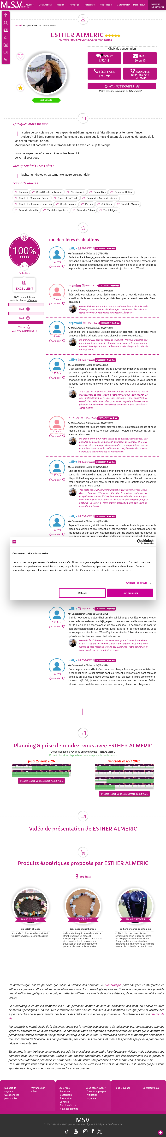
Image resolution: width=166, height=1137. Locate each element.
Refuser (82, 593)
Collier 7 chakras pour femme (135, 929)
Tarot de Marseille (29, 210)
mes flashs (63, 136)
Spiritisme (107, 204)
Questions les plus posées (11, 1096)
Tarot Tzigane (110, 210)
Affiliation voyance (92, 1096)
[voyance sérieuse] (83, 1119)
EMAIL (141, 58)
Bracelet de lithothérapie (83, 929)
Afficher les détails (136, 582)
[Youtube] (76, 1131)
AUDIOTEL (140, 74)
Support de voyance (10, 1089)
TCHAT (106, 58)
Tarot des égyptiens (57, 210)
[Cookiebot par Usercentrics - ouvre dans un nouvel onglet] (139, 541)
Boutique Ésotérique (66, 1093)
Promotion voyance (65, 1100)
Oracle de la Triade (68, 198)
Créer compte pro (96, 1091)
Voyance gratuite (69, 1108)
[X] (99, 1132)
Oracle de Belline (123, 192)
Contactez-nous (151, 1087)
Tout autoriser (130, 593)
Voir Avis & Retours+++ (24, 330)
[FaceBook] (93, 1131)
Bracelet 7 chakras (30, 929)
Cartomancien (123, 5)
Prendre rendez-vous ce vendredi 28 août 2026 (124, 794)
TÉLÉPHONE (106, 74)
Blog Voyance (122, 1087)
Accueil (18, 25)
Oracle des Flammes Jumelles (35, 204)
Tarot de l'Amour (130, 204)
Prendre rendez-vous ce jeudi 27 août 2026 (41, 781)
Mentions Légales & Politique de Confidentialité (99, 1124)
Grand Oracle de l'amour (49, 192)
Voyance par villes (38, 1089)
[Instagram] (85, 1131)
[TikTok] (67, 1132)
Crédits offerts (68, 1105)
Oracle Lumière (68, 204)
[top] (160, 1133)
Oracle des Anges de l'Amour (102, 198)
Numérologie (78, 192)
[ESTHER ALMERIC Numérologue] (15, 5)
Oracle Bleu (100, 192)
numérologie (113, 985)
